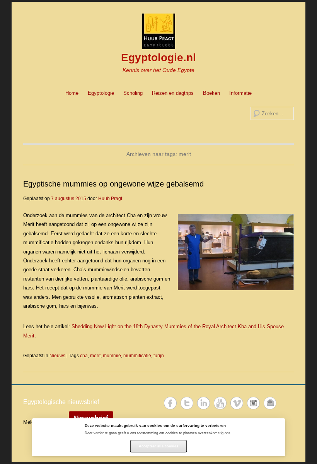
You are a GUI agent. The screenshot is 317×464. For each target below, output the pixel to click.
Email (270, 403)
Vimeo (236, 403)
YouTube (220, 403)
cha (84, 355)
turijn (158, 355)
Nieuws (57, 355)
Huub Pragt (110, 198)
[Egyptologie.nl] (158, 31)
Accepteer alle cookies (158, 446)
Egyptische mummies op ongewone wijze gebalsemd (113, 184)
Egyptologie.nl (158, 57)
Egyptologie (101, 93)
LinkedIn (203, 403)
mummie (112, 355)
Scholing (133, 93)
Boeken (211, 93)
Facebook (170, 403)
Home (71, 93)
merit (95, 355)
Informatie (240, 93)
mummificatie (137, 355)
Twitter (187, 403)
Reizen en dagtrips (173, 93)
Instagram (253, 403)
